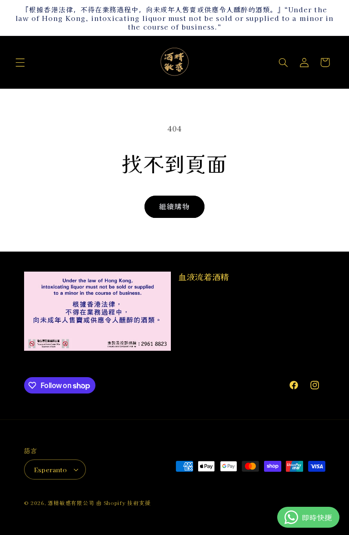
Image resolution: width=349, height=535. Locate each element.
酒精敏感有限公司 (71, 502)
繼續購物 (174, 206)
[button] (20, 62)
